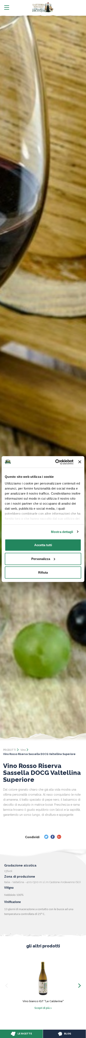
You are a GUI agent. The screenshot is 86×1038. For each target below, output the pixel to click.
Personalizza (40, 558)
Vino (23, 749)
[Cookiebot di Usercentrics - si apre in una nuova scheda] (55, 462)
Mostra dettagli (62, 531)
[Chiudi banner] (79, 461)
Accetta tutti (43, 545)
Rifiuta (43, 572)
